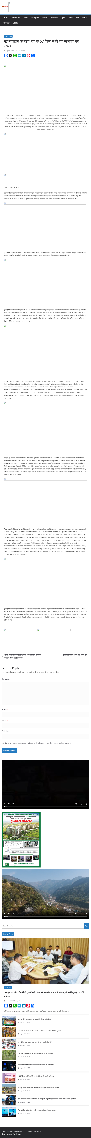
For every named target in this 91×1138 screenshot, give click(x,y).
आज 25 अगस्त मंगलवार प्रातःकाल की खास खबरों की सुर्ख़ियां (35, 1042)
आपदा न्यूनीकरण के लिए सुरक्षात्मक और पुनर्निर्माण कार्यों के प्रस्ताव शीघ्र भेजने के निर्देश (22, 656)
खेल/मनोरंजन (54, 17)
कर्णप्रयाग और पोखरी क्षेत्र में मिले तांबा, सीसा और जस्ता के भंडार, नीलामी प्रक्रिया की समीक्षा (44, 994)
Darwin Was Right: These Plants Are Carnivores (35, 1053)
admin (23, 51)
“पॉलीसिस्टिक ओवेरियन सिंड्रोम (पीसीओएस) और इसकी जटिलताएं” (36, 1076)
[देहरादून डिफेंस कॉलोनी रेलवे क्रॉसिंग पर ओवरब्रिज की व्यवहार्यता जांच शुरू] (9, 1089)
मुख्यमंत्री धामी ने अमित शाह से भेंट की (75, 655)
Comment (7, 679)
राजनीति (45, 17)
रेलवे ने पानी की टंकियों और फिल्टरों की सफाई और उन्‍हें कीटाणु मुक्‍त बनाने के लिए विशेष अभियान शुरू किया (47, 1099)
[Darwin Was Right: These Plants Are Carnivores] (9, 1055)
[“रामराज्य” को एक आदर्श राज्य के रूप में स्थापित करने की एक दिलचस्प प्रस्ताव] (9, 1032)
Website (5, 731)
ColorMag (5, 1134)
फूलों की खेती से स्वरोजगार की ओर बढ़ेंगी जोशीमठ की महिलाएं (34, 1019)
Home (6, 17)
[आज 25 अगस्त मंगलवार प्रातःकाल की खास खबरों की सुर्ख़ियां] (9, 1044)
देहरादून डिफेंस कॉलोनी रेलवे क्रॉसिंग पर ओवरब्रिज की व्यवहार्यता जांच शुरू (38, 1087)
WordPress (17, 1134)
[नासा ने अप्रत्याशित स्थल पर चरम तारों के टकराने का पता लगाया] (9, 1066)
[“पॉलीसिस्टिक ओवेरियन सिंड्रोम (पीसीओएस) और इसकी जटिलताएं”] (9, 1078)
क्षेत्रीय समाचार (16, 17)
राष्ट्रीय (26, 17)
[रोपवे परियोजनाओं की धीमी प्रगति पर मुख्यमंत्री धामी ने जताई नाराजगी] (9, 1112)
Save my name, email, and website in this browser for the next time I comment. (38, 743)
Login (15, 23)
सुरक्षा (63, 17)
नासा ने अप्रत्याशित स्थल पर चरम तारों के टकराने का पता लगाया (35, 1065)
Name (5, 709)
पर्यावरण (70, 17)
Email (5, 720)
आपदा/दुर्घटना (35, 17)
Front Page (8, 36)
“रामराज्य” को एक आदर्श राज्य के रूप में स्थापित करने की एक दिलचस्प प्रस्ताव (39, 1031)
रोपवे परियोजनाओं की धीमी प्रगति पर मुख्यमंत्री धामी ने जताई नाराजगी (37, 1110)
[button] (86, 17)
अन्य (83, 17)
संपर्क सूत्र (6, 23)
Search (86, 926)
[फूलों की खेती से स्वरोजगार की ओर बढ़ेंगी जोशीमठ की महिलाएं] (9, 1021)
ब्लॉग (77, 17)
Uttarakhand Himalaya (23, 1131)
